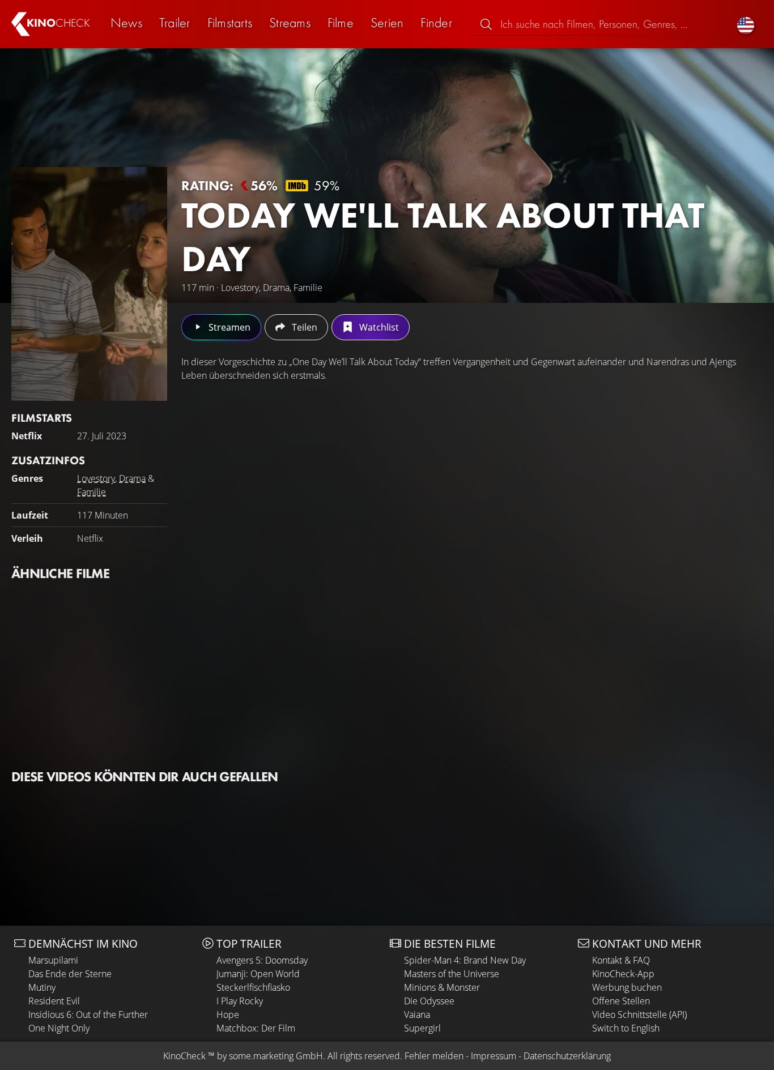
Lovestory (96, 478)
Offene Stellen (621, 1001)
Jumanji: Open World (258, 973)
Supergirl (422, 1028)
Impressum (493, 1056)
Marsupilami (53, 960)
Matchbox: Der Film (255, 1028)
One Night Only (59, 1028)
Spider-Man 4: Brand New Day (465, 960)
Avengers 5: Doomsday (262, 960)
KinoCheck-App (623, 973)
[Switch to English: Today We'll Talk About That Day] (746, 24)
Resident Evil (54, 1001)
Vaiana (417, 1014)
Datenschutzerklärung (567, 1056)
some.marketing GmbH (276, 1056)
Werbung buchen (627, 987)
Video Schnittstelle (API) (639, 1014)
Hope (227, 1014)
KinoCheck (184, 1056)
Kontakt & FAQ (621, 960)
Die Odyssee (429, 1001)
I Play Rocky (239, 1001)
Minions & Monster (442, 987)
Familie (91, 492)
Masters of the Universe (451, 973)
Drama (132, 478)
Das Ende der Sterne (70, 973)
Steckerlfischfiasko (253, 987)
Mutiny (42, 987)
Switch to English (626, 1028)
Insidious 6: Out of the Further (88, 1014)
